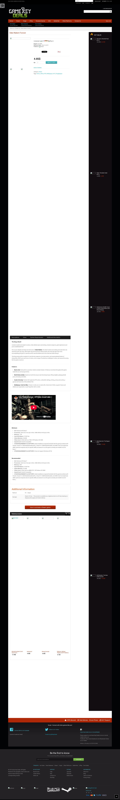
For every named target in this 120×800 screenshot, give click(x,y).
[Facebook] (111, 23)
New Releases (49, 765)
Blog (84, 773)
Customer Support (107, 8)
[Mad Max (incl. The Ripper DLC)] (93, 506)
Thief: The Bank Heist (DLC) (102, 173)
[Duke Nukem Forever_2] (22, 69)
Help (51, 771)
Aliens (42, 73)
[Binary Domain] (48, 583)
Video (24, 337)
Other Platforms (68, 765)
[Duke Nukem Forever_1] (11, 69)
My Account (36, 771)
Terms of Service (87, 775)
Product (17, 28)
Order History (36, 773)
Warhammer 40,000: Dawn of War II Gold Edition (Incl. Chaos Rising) (103, 308)
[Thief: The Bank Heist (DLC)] (93, 238)
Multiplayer (49, 73)
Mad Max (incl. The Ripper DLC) (103, 441)
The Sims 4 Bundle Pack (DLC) (103, 39)
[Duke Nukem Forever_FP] (20, 52)
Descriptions (15, 337)
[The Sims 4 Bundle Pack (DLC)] (93, 104)
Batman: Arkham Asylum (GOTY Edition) (63, 652)
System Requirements (36, 337)
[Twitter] (111, 25)
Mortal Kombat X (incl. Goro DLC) (17, 652)
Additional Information (53, 337)
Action (38, 73)
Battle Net (75, 765)
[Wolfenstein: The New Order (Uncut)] (93, 641)
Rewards (69, 773)
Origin (60, 765)
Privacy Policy (86, 777)
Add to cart (21, 648)
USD (92, 3)
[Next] (69, 514)
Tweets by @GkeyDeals (51, 734)
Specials (69, 771)
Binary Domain (45, 651)
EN (83, 3)
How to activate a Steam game (40, 507)
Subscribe (78, 759)
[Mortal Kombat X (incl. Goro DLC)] (17, 583)
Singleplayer (59, 73)
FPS (45, 73)
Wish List (35, 775)
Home (11, 28)
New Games (24, 24)
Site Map (52, 777)
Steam (40, 71)
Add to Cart (52, 62)
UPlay (80, 765)
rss (91, 793)
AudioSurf (29, 651)
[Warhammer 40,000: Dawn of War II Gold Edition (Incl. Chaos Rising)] (93, 372)
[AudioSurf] (32, 583)
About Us (85, 771)
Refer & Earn (70, 775)
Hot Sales (12, 24)
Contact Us (53, 775)
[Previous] (66, 514)
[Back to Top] (116, 796)
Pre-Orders (38, 24)
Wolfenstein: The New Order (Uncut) (102, 576)
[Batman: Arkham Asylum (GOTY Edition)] (63, 583)
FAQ (51, 773)
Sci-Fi (54, 73)
